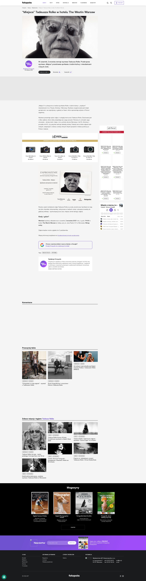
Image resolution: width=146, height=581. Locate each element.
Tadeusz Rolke (46, 252)
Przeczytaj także (29, 348)
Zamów (73, 527)
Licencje (45, 560)
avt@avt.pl (119, 560)
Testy (51, 2)
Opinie (57, 2)
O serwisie (24, 566)
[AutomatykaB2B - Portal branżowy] (74, 576)
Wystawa (54, 252)
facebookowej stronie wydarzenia (68, 235)
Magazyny (93, 2)
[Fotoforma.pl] (60, 137)
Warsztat (74, 2)
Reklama (24, 560)
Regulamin (45, 558)
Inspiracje (66, 2)
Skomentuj (55, 72)
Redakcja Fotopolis (28, 69)
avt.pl (117, 562)
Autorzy (24, 564)
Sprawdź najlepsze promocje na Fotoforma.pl (59, 141)
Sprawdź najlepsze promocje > (111, 132)
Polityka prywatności (48, 562)
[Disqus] (60, 325)
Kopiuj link (66, 72)
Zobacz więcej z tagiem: (38, 419)
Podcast (120, 2)
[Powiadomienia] (4, 577)
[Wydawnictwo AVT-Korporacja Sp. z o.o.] (88, 560)
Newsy (44, 2)
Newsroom (25, 562)
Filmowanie (84, 2)
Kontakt (24, 558)
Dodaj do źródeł (43, 72)
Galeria (64, 558)
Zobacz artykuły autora (55, 269)
